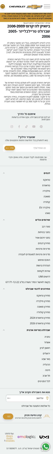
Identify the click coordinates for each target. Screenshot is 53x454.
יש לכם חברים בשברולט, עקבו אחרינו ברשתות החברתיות (31, 118)
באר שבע (46, 359)
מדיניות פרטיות (43, 248)
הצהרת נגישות (43, 265)
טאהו (47, 213)
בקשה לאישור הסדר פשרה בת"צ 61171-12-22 (28, 282)
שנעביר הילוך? (26, 136)
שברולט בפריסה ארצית (38, 330)
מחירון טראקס (43, 295)
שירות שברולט (39, 23)
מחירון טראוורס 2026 (40, 323)
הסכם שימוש (44, 260)
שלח (12, 148)
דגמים (47, 173)
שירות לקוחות (43, 271)
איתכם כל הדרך (26, 113)
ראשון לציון (45, 348)
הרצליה (46, 364)
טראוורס (46, 185)
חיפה (47, 370)
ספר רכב (46, 226)
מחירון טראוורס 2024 (40, 317)
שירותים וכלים (42, 219)
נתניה (47, 336)
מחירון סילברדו (43, 301)
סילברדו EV (44, 207)
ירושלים (46, 353)
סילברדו (46, 191)
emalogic (10, 440)
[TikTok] (26, 126)
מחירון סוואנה (43, 306)
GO (8, 416)
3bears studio (9, 437)
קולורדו (46, 202)
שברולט (47, 23)
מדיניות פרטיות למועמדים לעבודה (34, 254)
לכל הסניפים (44, 381)
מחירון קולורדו (43, 312)
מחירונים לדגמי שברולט (38, 288)
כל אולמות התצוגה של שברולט (35, 406)
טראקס (46, 179)
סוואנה (47, 196)
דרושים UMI (44, 276)
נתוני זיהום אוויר (42, 237)
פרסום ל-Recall (28, 23)
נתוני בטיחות (44, 232)
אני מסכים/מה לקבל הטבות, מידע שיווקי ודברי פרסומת (28, 158)
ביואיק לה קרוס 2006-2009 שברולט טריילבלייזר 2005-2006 (30, 26)
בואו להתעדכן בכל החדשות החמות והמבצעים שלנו (26, 140)
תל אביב (46, 375)
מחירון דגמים (44, 243)
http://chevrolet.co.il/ (32, 71)
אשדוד (47, 342)
